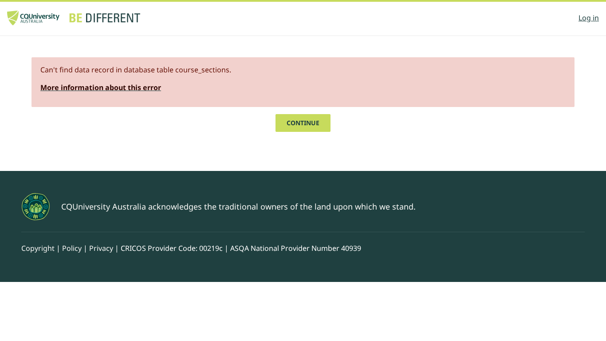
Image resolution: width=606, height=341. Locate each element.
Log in (588, 18)
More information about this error (100, 87)
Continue (303, 123)
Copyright (38, 248)
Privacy (101, 248)
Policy (72, 248)
